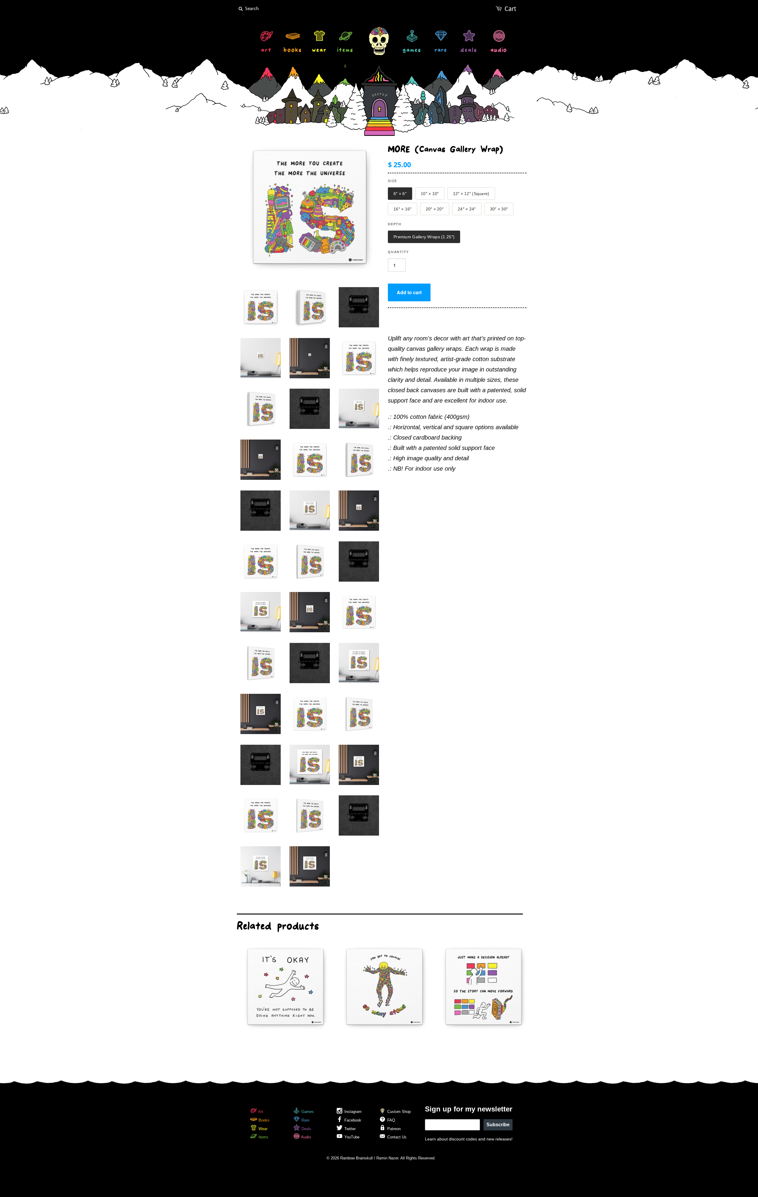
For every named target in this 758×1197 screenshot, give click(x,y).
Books (263, 1120)
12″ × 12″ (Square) (471, 193)
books (293, 50)
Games (307, 1111)
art (266, 50)
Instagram (352, 1111)
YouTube (351, 1137)
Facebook (352, 1120)
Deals (305, 1129)
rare (441, 50)
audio (499, 50)
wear (319, 50)
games (412, 50)
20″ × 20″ (435, 209)
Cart (510, 8)
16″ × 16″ (403, 209)
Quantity (398, 252)
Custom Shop (398, 1111)
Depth (395, 224)
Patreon (393, 1129)
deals (468, 50)
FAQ (390, 1120)
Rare (304, 1120)
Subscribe (498, 1124)
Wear (262, 1129)
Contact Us (396, 1137)
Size (392, 181)
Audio (305, 1137)
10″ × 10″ (430, 193)
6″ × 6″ (400, 193)
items (345, 50)
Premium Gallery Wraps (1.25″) (424, 236)
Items (262, 1137)
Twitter (349, 1129)
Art (260, 1111)
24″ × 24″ (467, 209)
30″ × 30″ (499, 209)
